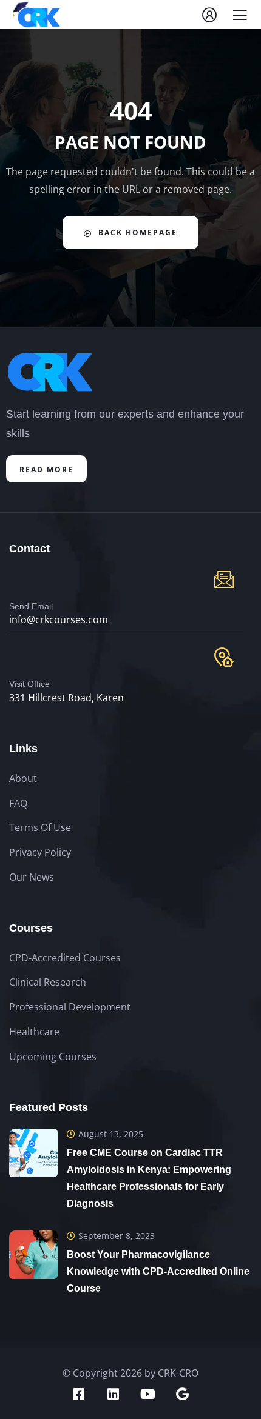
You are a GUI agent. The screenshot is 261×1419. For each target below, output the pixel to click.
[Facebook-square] (79, 1394)
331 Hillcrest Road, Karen (66, 697)
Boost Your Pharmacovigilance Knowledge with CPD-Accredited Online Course (158, 1271)
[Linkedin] (113, 1394)
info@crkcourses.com (58, 619)
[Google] (182, 1394)
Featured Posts (48, 1107)
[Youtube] (148, 1394)
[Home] (50, 372)
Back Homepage (137, 232)
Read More (46, 469)
